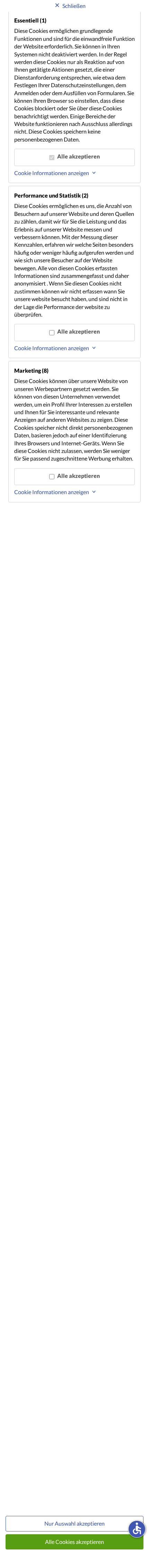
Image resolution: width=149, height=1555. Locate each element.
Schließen (74, 5)
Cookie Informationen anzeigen (51, 173)
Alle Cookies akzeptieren (74, 1541)
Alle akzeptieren (78, 156)
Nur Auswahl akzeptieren (74, 1523)
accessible (137, 1528)
